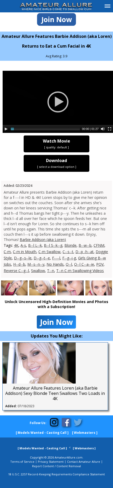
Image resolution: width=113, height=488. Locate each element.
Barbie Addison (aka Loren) (43, 239)
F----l (56, 257)
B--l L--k (35, 245)
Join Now (56, 19)
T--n (50, 270)
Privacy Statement (51, 462)
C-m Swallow (49, 251)
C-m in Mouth (24, 251)
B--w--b (85, 245)
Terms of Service (22, 462)
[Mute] (103, 129)
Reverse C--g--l (16, 270)
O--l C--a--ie (84, 264)
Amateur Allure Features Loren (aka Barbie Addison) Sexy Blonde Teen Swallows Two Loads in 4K (55, 393)
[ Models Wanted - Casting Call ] (42, 432)
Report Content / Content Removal (56, 466)
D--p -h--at (84, 251)
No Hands (55, 264)
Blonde (70, 245)
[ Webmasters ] (84, 432)
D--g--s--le (23, 257)
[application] (58, 102)
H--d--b (19, 264)
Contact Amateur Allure (83, 462)
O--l (69, 264)
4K (16, 245)
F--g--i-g (69, 257)
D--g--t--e (42, 257)
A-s (23, 245)
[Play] (6, 129)
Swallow (38, 270)
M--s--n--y (35, 264)
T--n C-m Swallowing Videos (80, 270)
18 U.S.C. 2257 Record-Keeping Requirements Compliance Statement (56, 474)
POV (100, 264)
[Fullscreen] (109, 129)
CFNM (99, 245)
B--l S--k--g (53, 245)
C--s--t (68, 251)
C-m (7, 251)
